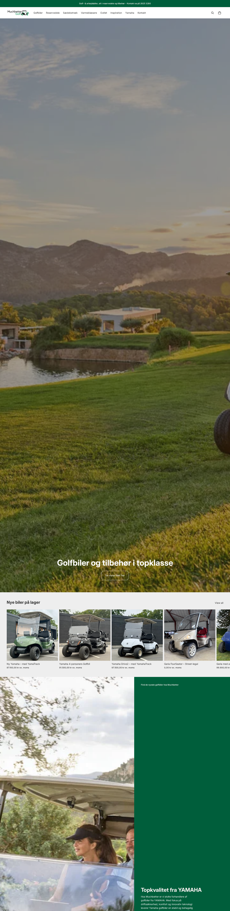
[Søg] (212, 13)
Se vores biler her (115, 575)
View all (219, 602)
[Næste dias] (219, 639)
